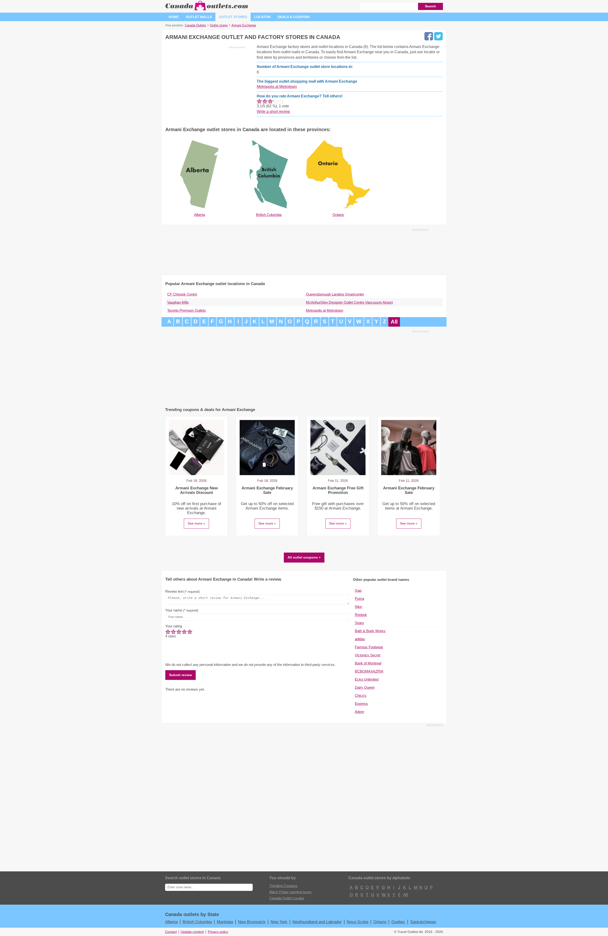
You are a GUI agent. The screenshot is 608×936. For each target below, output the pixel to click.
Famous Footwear (369, 647)
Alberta (171, 922)
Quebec (398, 922)
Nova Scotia (357, 922)
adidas (360, 639)
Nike (358, 607)
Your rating (173, 626)
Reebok (361, 615)
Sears (359, 623)
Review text (182, 591)
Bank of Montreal (368, 663)
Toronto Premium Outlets (186, 310)
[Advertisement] (205, 83)
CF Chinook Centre (182, 294)
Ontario (379, 922)
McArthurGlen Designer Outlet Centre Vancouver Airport (349, 302)
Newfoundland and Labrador (317, 922)
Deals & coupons (294, 17)
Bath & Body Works (370, 631)
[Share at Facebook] (428, 36)
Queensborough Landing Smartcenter (335, 294)
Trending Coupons (283, 886)
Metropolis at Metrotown (277, 87)
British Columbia (197, 922)
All (394, 322)
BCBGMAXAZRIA (369, 671)
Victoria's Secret (367, 655)
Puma (359, 599)
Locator (262, 17)
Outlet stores (233, 17)
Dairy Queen (365, 687)
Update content (192, 932)
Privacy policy (218, 932)
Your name (181, 610)
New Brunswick (252, 922)
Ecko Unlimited (366, 679)
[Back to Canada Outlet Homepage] (207, 11)
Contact (171, 932)
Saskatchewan (423, 922)
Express (361, 704)
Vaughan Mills (178, 302)
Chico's (360, 695)
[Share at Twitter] (438, 36)
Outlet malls (199, 17)
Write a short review (273, 112)
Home (174, 17)
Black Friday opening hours (290, 892)
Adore (359, 712)
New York (279, 922)
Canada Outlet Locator (286, 898)
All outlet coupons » (304, 557)
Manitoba (225, 922)
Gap (358, 590)
